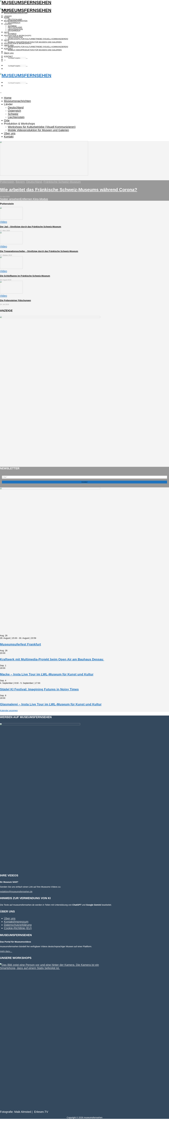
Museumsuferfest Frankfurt (20, 644)
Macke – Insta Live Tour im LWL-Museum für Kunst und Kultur (46, 674)
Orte (6, 32)
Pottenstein (7, 181)
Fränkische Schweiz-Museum (62, 181)
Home (7, 18)
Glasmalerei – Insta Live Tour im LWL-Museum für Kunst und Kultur (51, 704)
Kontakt (8, 56)
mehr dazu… (6, 951)
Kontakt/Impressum (16, 921)
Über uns (9, 53)
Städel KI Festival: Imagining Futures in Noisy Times (39, 689)
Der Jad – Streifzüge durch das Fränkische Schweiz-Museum (30, 226)
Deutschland (15, 27)
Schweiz (12, 34)
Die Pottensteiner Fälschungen (15, 300)
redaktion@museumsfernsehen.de (16, 891)
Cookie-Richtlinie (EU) (18, 928)
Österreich (14, 23)
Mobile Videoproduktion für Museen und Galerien (35, 42)
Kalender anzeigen (9, 710)
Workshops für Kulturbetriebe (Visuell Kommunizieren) (38, 39)
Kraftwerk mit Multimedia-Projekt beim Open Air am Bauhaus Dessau (52, 659)
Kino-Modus (40, 199)
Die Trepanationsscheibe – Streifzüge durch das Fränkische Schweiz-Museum (39, 251)
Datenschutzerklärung (18, 924)
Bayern (20, 181)
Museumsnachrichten (15, 13)
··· (5, 60)
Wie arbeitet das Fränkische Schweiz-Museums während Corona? (68, 189)
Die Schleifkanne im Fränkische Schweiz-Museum (25, 276)
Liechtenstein (15, 37)
